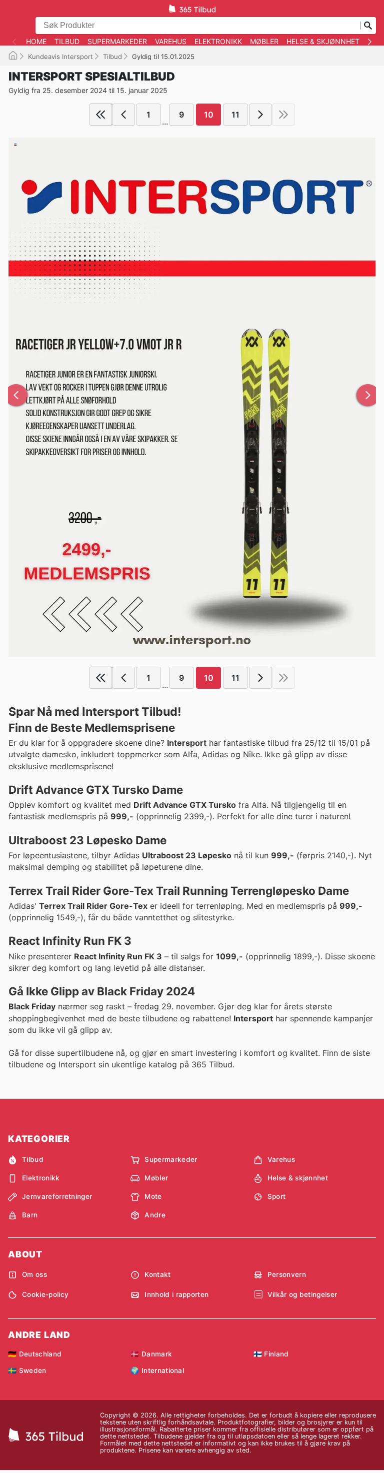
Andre (155, 1215)
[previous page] (123, 115)
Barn (30, 1215)
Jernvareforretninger (57, 1196)
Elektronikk (218, 41)
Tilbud (67, 41)
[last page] (283, 115)
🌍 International (157, 1370)
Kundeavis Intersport (60, 57)
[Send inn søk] (368, 26)
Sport (277, 1196)
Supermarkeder (117, 41)
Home (36, 41)
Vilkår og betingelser (303, 1294)
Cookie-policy (45, 1294)
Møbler (264, 41)
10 (209, 115)
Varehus (170, 41)
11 (236, 115)
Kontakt (157, 1274)
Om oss (34, 1274)
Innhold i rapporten (176, 1294)
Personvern (287, 1274)
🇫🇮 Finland (271, 1354)
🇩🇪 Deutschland (35, 1354)
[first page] (100, 115)
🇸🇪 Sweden (27, 1370)
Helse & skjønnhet (323, 41)
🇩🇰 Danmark (151, 1354)
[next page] (260, 115)
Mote (153, 1196)
